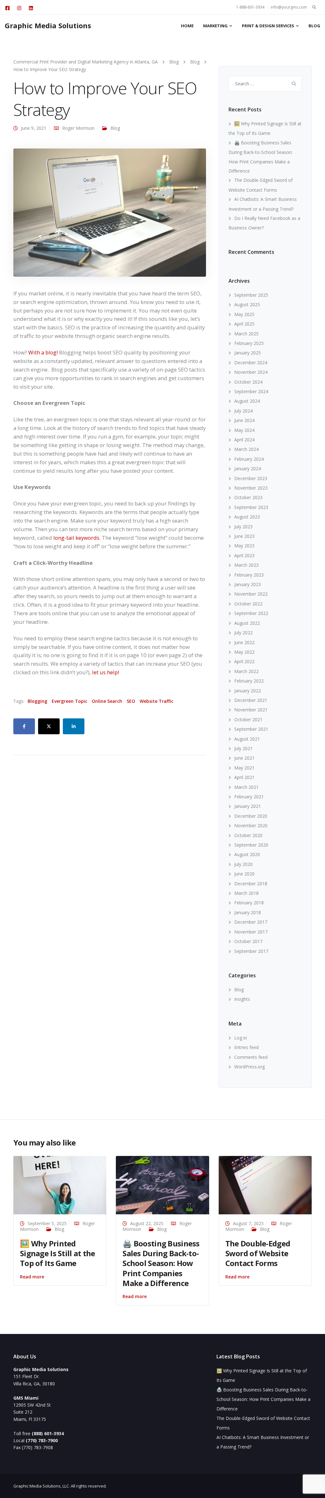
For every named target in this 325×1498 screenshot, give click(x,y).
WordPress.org (249, 1067)
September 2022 (251, 613)
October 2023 (248, 497)
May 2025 (244, 314)
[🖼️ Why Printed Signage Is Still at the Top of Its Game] (59, 1185)
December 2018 (250, 884)
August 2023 (247, 517)
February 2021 (249, 797)
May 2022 (244, 652)
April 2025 (244, 324)
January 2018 (247, 912)
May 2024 (244, 430)
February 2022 (249, 681)
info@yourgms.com (289, 7)
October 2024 (248, 382)
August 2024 (247, 401)
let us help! (105, 672)
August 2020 (247, 854)
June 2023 (244, 536)
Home (187, 26)
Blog (314, 26)
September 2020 (251, 845)
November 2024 (251, 372)
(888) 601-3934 (48, 1433)
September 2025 (251, 295)
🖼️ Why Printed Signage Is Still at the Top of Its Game (57, 1253)
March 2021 (246, 787)
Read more (32, 1277)
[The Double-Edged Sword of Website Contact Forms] (265, 1185)
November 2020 (251, 825)
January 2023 (247, 584)
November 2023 (251, 488)
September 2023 (251, 507)
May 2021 (244, 768)
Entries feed (246, 1047)
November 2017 (251, 932)
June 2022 (244, 642)
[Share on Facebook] (24, 726)
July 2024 (243, 411)
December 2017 (250, 922)
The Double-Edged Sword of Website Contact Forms (257, 1253)
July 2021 (243, 748)
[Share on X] (49, 726)
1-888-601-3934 (250, 7)
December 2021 (250, 700)
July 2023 (243, 527)
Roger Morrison (78, 128)
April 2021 (244, 777)
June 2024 (244, 420)
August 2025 (247, 304)
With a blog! (43, 352)
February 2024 (249, 459)
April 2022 (244, 661)
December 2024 (250, 363)
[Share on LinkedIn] (73, 726)
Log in (240, 1038)
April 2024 (244, 440)
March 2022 (246, 671)
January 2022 (247, 691)
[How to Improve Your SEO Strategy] (109, 212)
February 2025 (249, 343)
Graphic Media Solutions (48, 25)
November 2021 (251, 710)
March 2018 (246, 893)
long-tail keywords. (77, 537)
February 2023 (249, 575)
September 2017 (251, 951)
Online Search (107, 701)
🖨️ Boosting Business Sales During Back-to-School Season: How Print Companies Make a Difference (161, 1263)
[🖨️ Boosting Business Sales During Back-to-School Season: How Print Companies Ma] (162, 1185)
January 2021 (247, 806)
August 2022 (247, 623)
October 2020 (248, 835)
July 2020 (243, 864)
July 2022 (243, 633)
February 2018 (249, 903)
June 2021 (244, 758)
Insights (242, 999)
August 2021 (247, 739)
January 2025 (247, 353)
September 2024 (251, 391)
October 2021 (248, 719)
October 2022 (248, 604)
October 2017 (248, 941)
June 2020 (244, 874)
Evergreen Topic (69, 701)
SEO (131, 701)
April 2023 (244, 555)
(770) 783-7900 (42, 1440)
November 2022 (251, 594)
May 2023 (244, 546)
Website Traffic (156, 701)
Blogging (37, 701)
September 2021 (251, 729)
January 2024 (247, 468)
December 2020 (250, 816)
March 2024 (246, 449)
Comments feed (251, 1057)
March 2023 (246, 565)
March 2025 (246, 334)
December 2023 (250, 478)
